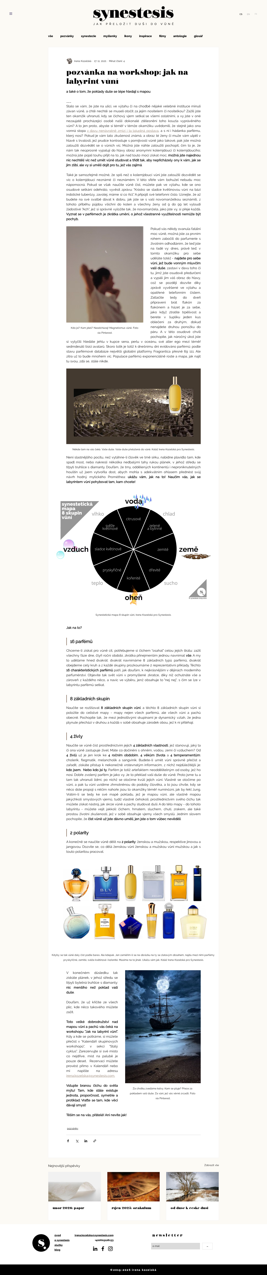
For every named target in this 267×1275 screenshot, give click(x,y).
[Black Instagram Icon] (110, 1249)
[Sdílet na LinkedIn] (86, 1141)
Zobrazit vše (211, 1165)
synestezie (88, 36)
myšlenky (110, 36)
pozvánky (67, 36)
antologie (180, 36)
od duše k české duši (189, 1208)
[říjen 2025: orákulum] (133, 1186)
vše (50, 36)
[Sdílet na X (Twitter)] (77, 1141)
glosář (198, 36)
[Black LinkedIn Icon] (95, 1249)
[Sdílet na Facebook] (68, 1141)
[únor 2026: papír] (74, 1186)
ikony (128, 36)
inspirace (145, 36)
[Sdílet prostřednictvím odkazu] (94, 1141)
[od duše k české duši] (192, 1186)
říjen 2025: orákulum (131, 1208)
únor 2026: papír (68, 1208)
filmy (162, 36)
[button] (10, 14)
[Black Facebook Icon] (103, 1249)
